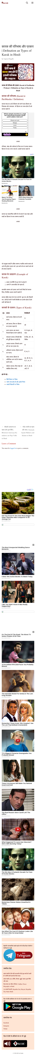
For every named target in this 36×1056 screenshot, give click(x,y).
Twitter (5, 1029)
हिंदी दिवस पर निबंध (11, 379)
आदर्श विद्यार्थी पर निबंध (12, 384)
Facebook (6, 1023)
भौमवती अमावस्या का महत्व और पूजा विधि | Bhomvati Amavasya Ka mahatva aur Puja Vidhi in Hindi (9, 432)
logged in (13, 448)
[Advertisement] (18, 25)
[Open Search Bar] (27, 3)
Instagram (6, 1026)
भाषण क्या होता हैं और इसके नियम (15, 382)
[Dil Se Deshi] (5, 3)
